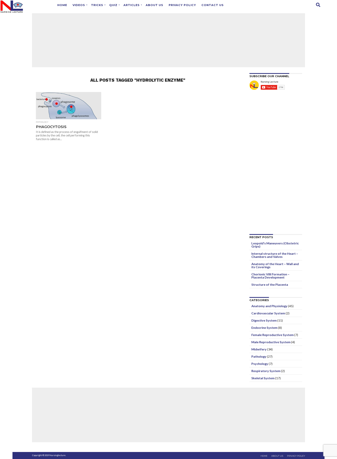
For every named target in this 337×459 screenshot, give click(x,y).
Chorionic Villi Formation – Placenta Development (270, 275)
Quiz (113, 5)
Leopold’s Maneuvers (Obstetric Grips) (275, 244)
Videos (79, 5)
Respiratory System (265, 371)
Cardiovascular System (268, 313)
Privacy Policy (182, 5)
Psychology (259, 363)
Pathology (258, 356)
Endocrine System (264, 327)
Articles (131, 5)
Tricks (97, 5)
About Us (154, 5)
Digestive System (264, 320)
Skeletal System (263, 378)
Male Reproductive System (271, 342)
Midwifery (259, 349)
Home (62, 5)
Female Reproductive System (272, 335)
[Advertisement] (168, 40)
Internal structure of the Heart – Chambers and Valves (274, 255)
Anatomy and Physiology (269, 306)
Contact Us (212, 5)
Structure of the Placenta (269, 284)
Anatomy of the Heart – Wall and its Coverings (275, 265)
